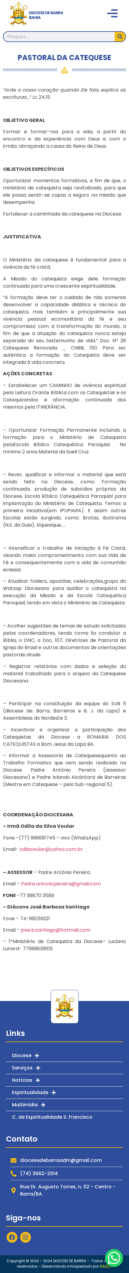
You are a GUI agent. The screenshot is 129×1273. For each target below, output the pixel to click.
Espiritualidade (30, 1092)
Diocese (22, 1055)
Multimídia (25, 1104)
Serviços (22, 1067)
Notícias (22, 1080)
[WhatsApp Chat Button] (114, 1258)
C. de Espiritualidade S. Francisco (52, 1117)
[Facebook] (12, 1237)
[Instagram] (26, 1237)
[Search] (120, 36)
